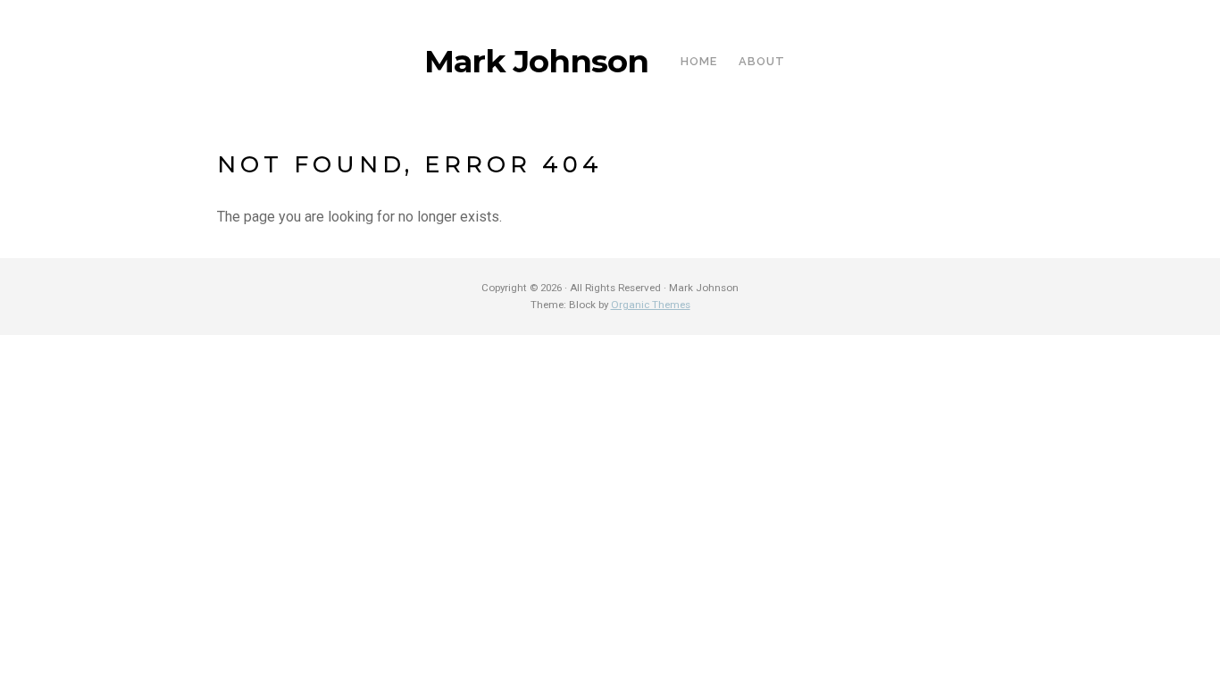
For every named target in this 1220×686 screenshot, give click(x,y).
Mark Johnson (536, 61)
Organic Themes (650, 304)
